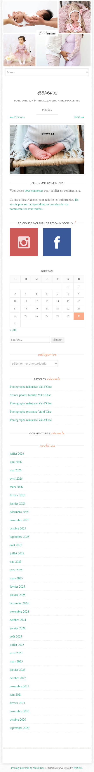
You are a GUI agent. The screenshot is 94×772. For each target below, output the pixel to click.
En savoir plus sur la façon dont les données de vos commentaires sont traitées (44, 204)
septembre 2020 (19, 728)
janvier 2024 (17, 628)
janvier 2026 (17, 503)
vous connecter (34, 190)
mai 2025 (15, 561)
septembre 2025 (19, 536)
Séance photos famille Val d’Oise (30, 395)
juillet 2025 (17, 553)
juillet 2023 (17, 645)
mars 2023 (16, 661)
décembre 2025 (19, 512)
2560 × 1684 (58, 100)
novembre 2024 (19, 611)
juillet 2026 (17, 453)
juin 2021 (16, 694)
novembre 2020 (19, 711)
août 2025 (16, 545)
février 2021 (17, 703)
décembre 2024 (19, 603)
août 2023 (16, 636)
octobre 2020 (18, 719)
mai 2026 (15, 470)
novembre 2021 (19, 686)
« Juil (13, 330)
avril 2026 (16, 478)
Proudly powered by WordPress (27, 767)
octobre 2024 (18, 620)
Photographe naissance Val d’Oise (31, 386)
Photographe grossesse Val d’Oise (30, 411)
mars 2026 (16, 487)
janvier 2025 (17, 595)
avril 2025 (16, 570)
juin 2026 (16, 462)
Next (79, 117)
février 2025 (17, 586)
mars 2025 (16, 578)
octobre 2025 (18, 528)
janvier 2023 (17, 669)
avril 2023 (16, 653)
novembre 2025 (19, 520)
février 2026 (17, 495)
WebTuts (77, 767)
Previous (17, 117)
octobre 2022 (18, 678)
